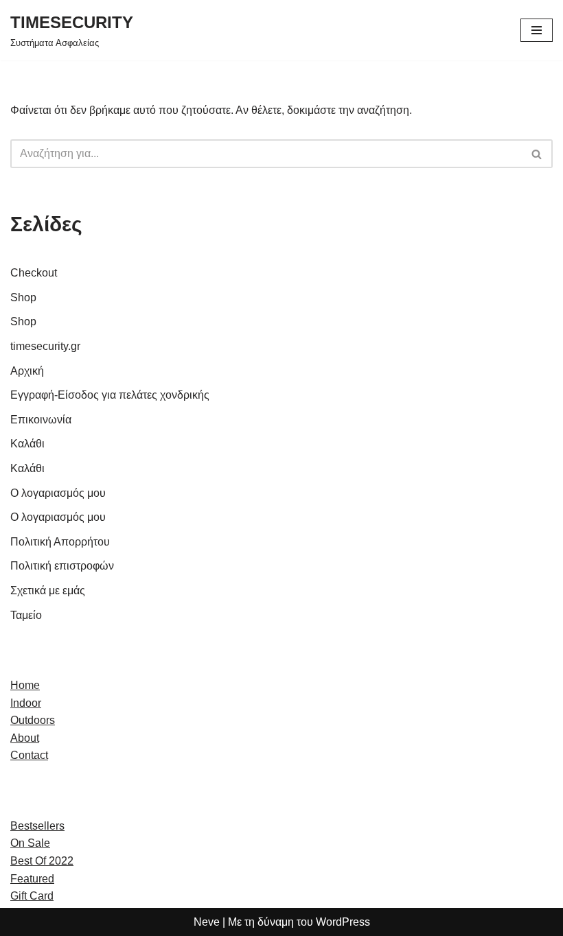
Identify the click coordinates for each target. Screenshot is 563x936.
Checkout (33, 273)
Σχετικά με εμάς (47, 590)
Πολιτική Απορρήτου (60, 542)
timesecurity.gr (45, 346)
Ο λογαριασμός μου (58, 493)
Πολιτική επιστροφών (62, 566)
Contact (29, 755)
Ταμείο (26, 615)
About (24, 738)
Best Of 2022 (41, 861)
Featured (32, 879)
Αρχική (27, 371)
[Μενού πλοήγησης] (536, 30)
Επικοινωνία (40, 419)
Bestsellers (37, 826)
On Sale (30, 843)
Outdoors (32, 720)
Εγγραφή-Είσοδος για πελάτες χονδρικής (109, 395)
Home (25, 685)
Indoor (25, 703)
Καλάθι (27, 443)
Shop (23, 297)
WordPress (343, 922)
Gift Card (32, 896)
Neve (207, 922)
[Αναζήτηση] (537, 153)
